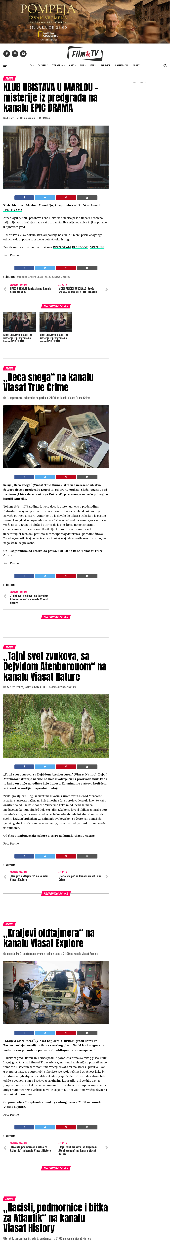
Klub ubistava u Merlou (58, 277)
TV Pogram (57, 65)
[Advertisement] (140, 106)
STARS (92, 65)
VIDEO (71, 65)
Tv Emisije (42, 65)
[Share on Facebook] (24, 197)
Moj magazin (121, 65)
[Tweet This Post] (45, 197)
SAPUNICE (105, 65)
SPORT (136, 65)
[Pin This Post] (66, 197)
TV (31, 65)
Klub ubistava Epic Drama (30, 277)
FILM (82, 65)
